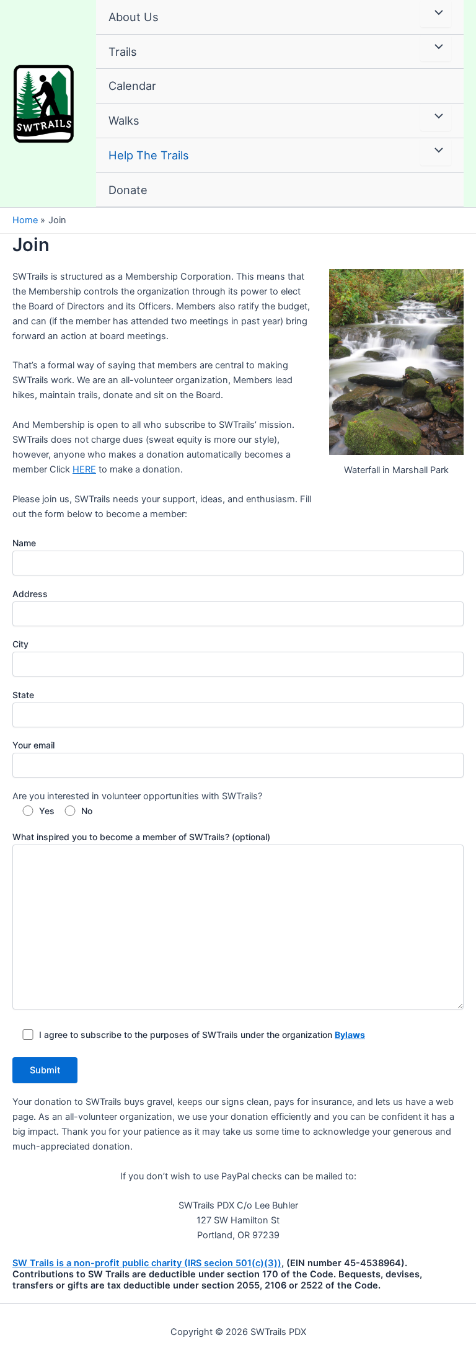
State (23, 695)
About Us (133, 17)
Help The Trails (148, 155)
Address (30, 593)
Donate (128, 190)
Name (24, 543)
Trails (122, 51)
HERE (84, 469)
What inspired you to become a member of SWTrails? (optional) (141, 837)
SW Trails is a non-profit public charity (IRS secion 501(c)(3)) (146, 1263)
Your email (33, 745)
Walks (123, 120)
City (20, 644)
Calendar (132, 85)
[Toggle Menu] (435, 13)
